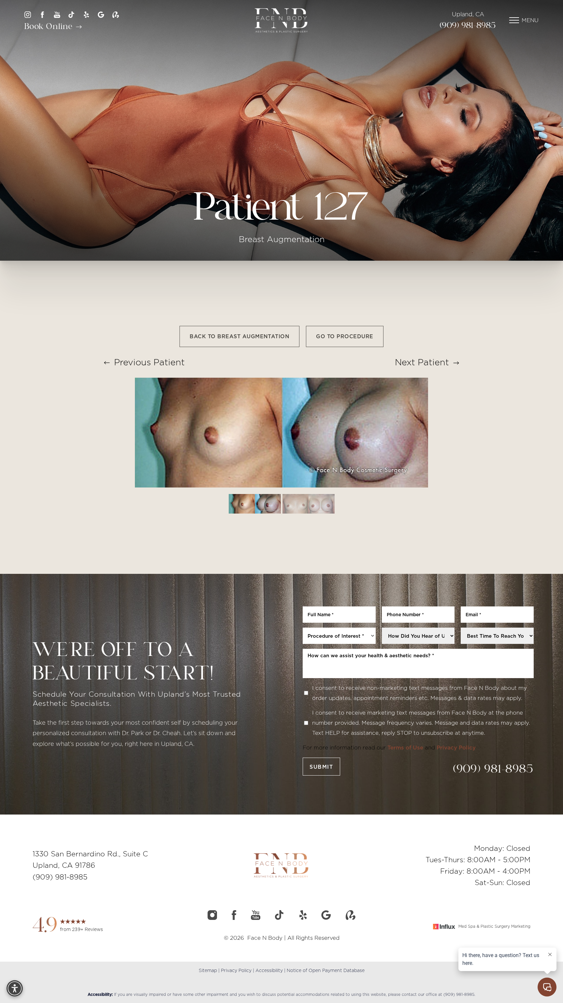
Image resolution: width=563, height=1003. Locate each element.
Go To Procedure (344, 336)
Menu (530, 20)
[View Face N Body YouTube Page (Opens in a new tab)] (57, 14)
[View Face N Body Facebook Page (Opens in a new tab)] (42, 14)
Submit (321, 766)
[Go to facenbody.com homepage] (281, 20)
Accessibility (269, 970)
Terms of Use (405, 747)
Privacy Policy (456, 747)
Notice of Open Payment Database (326, 970)
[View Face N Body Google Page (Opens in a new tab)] (101, 14)
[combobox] (339, 636)
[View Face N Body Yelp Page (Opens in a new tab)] (86, 14)
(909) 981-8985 (468, 26)
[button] (514, 20)
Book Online (49, 27)
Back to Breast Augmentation (239, 336)
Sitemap (208, 970)
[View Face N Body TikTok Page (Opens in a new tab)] (71, 14)
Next (422, 362)
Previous (148, 362)
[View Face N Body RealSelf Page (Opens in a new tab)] (115, 14)
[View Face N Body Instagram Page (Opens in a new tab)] (27, 14)
